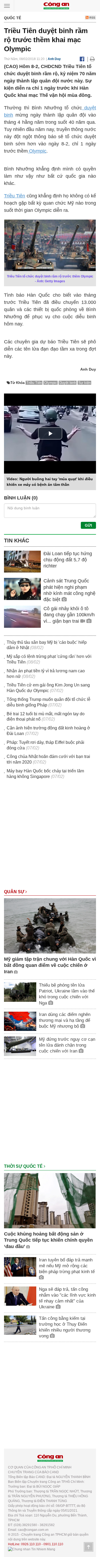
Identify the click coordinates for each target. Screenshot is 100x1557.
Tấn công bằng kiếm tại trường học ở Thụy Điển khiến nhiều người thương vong (64, 1327)
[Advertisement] (50, 837)
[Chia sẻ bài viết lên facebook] (82, 59)
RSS (92, 17)
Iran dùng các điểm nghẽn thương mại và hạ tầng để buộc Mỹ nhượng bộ (64, 1020)
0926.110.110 (31, 1544)
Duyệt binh (67, 383)
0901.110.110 (53, 1544)
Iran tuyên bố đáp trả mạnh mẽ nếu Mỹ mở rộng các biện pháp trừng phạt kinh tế (67, 1265)
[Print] (92, 59)
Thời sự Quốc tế (24, 1166)
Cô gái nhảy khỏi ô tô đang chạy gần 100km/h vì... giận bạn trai (69, 615)
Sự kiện (84, 383)
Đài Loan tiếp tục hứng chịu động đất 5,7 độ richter (67, 560)
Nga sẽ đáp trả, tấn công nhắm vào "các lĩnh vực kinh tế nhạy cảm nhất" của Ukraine (67, 1298)
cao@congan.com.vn (33, 1530)
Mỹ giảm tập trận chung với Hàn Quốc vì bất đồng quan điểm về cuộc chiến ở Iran (50, 965)
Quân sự (14, 891)
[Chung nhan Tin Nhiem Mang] (31, 1549)
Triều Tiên (14, 195)
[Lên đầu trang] (88, 1547)
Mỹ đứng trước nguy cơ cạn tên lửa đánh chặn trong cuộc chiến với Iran (67, 1045)
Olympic (37, 151)
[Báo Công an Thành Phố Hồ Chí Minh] (56, 5)
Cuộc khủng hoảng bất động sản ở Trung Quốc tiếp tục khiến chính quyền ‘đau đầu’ (48, 1240)
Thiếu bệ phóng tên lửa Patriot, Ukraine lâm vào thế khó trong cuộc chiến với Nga (67, 994)
